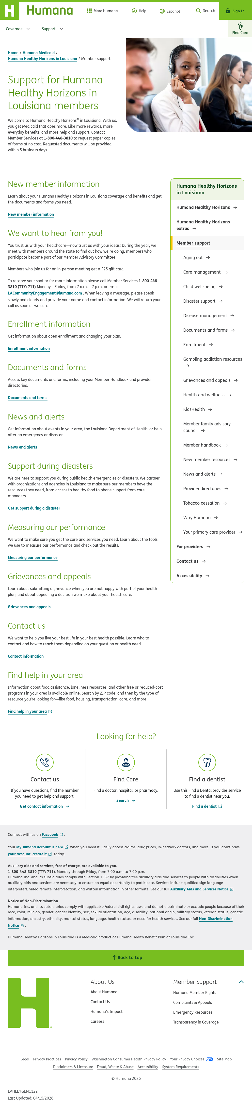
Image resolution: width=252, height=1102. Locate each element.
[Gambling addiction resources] (213, 366)
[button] (44, 776)
